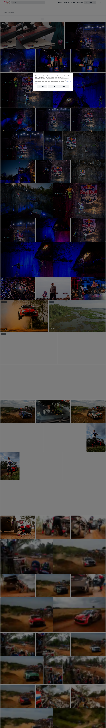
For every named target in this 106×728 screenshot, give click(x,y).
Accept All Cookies (63, 86)
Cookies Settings (42, 86)
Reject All (53, 86)
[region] (53, 82)
